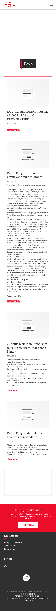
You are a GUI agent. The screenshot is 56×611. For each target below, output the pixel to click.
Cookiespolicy (44, 598)
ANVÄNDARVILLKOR (33, 596)
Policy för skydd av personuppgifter (21, 598)
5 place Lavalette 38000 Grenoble (13, 543)
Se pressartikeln (14, 130)
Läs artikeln (12, 390)
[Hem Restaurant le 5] (9, 4)
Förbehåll (20, 596)
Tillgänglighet (28, 600)
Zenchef (32, 594)
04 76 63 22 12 (13, 549)
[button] (51, 4)
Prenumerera (28, 525)
